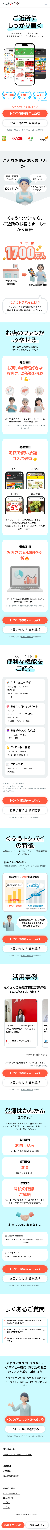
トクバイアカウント (28, 130)
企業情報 (7, 1471)
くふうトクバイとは (11, 1493)
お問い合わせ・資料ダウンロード (17, 1455)
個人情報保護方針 (11, 1476)
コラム (6, 1507)
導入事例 (8, 1498)
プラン (6, 1502)
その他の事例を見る (37, 1055)
